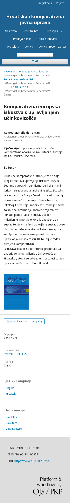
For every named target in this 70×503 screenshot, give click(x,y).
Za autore (11, 423)
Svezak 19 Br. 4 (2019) (16, 87)
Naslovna (11, 31)
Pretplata (13, 46)
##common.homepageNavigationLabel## (28, 71)
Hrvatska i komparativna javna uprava (35, 19)
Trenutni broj (31, 31)
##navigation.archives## (18, 79)
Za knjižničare (14, 428)
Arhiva (29, 46)
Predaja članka (22, 39)
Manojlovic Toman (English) (25, 321)
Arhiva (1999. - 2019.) (52, 46)
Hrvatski (11, 393)
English (10, 388)
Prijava (60, 3)
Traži (35, 61)
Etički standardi (47, 39)
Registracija (45, 3)
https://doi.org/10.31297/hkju (32, 461)
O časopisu (53, 31)
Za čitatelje (12, 417)
